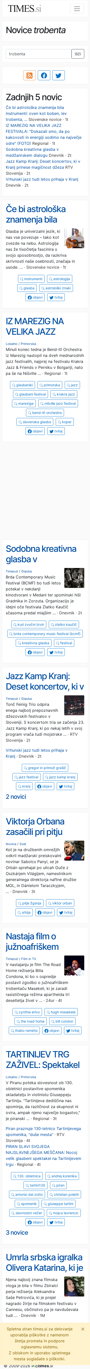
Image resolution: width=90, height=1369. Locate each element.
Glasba (26, 571)
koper (66, 422)
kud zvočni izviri (30, 624)
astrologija (61, 279)
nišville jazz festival (60, 403)
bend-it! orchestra (46, 412)
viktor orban (61, 903)
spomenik (28, 1204)
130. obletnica (28, 1176)
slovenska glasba (36, 422)
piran (59, 1185)
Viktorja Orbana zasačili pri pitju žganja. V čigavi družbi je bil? (35, 837)
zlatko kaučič (65, 624)
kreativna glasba (35, 643)
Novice (11, 844)
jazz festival (28, 777)
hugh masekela (63, 1012)
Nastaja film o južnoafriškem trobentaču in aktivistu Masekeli (39, 952)
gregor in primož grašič (46, 768)
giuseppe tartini (60, 1204)
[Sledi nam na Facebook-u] (44, 75)
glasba (28, 288)
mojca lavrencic (65, 1213)
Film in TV (28, 959)
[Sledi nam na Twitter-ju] (58, 75)
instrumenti (32, 279)
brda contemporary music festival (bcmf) (46, 634)
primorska (51, 385)
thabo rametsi (26, 1030)
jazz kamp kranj (61, 777)
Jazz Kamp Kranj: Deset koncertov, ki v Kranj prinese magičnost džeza (45, 692)
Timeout (12, 571)
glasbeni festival (32, 394)
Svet (23, 844)
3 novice (17, 1232)
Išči (78, 53)
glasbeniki (24, 385)
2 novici (16, 796)
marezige (25, 403)
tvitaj (58, 297)
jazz (74, 385)
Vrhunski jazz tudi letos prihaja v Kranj (42, 179)
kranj (25, 786)
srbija (25, 912)
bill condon (63, 1021)
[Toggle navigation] (77, 9)
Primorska (28, 344)
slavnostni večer (28, 1213)
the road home (32, 1021)
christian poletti (66, 1194)
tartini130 (37, 1185)
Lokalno (12, 344)
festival (65, 643)
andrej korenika (63, 1176)
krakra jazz (65, 394)
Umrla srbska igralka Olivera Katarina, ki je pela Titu (44, 1268)
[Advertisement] (45, 491)
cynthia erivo (29, 1012)
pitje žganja (31, 903)
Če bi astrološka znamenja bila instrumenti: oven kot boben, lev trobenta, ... (36, 113)
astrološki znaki (57, 288)
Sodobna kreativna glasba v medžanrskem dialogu (41, 564)
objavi (37, 297)
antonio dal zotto (28, 1194)
